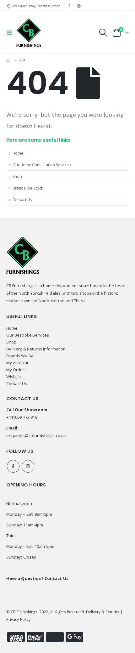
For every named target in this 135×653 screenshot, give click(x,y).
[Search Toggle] (103, 33)
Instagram (28, 466)
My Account (17, 363)
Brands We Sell (20, 356)
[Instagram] (79, 6)
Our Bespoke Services (27, 335)
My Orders (16, 369)
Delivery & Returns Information (36, 349)
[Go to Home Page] (8, 60)
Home (18, 153)
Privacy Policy (18, 619)
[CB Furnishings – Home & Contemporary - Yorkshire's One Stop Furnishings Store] (28, 33)
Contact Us (22, 199)
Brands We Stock (28, 187)
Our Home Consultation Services (42, 164)
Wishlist (13, 376)
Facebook (13, 466)
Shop (17, 176)
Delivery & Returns (102, 611)
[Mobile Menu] (11, 32)
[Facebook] (69, 6)
